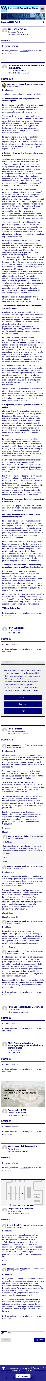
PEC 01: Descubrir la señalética (22, 1146)
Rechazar (23, 704)
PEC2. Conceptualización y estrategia (25, 1007)
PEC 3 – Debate (15, 728)
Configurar (23, 711)
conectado (24, 50)
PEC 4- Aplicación (16, 628)
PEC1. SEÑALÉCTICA (17, 29)
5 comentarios (26, 734)
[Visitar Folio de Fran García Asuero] (4, 1008)
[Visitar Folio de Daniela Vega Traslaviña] (4, 30)
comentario (24, 34)
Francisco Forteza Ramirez (17, 71)
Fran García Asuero (14, 1010)
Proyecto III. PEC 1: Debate (20, 1208)
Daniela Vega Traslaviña (15, 32)
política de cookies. (29, 690)
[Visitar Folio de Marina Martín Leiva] (4, 629)
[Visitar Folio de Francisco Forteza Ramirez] (4, 67)
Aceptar (23, 697)
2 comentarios (25, 1214)
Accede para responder (35, 84)
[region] (23, 690)
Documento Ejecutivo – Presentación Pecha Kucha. (26, 67)
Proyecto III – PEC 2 (17, 1110)
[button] (43, 22)
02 (10, 1333)
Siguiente (39, 1339)
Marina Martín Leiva (14, 631)
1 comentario (25, 73)
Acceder (24, 1376)
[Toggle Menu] (42, 9)
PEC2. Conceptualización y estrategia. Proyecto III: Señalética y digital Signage (25, 1046)
